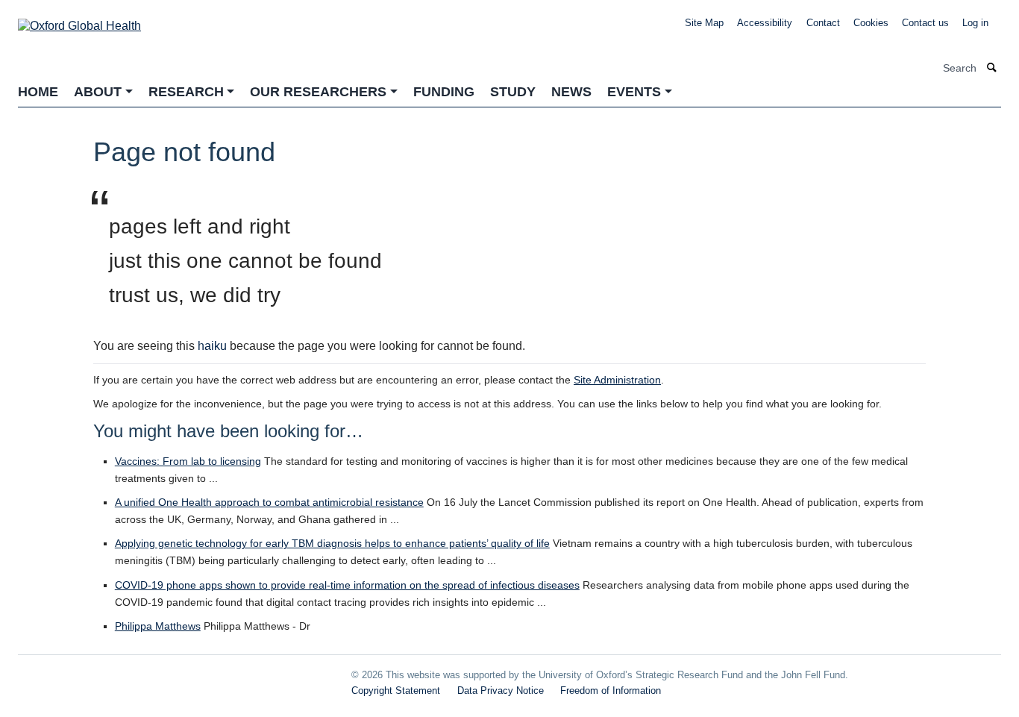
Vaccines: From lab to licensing (188, 461)
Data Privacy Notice (500, 690)
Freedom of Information (610, 690)
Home (38, 91)
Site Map (704, 22)
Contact (823, 22)
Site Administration (617, 380)
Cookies (870, 22)
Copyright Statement (395, 690)
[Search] (992, 68)
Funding (443, 91)
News (571, 91)
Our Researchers (318, 91)
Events (634, 91)
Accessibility (764, 22)
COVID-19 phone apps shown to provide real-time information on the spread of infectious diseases (347, 585)
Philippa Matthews (158, 626)
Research (186, 91)
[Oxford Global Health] (79, 21)
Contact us (925, 22)
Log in (975, 22)
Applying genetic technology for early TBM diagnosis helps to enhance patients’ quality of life (332, 543)
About (98, 91)
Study (513, 91)
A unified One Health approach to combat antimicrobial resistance (269, 502)
